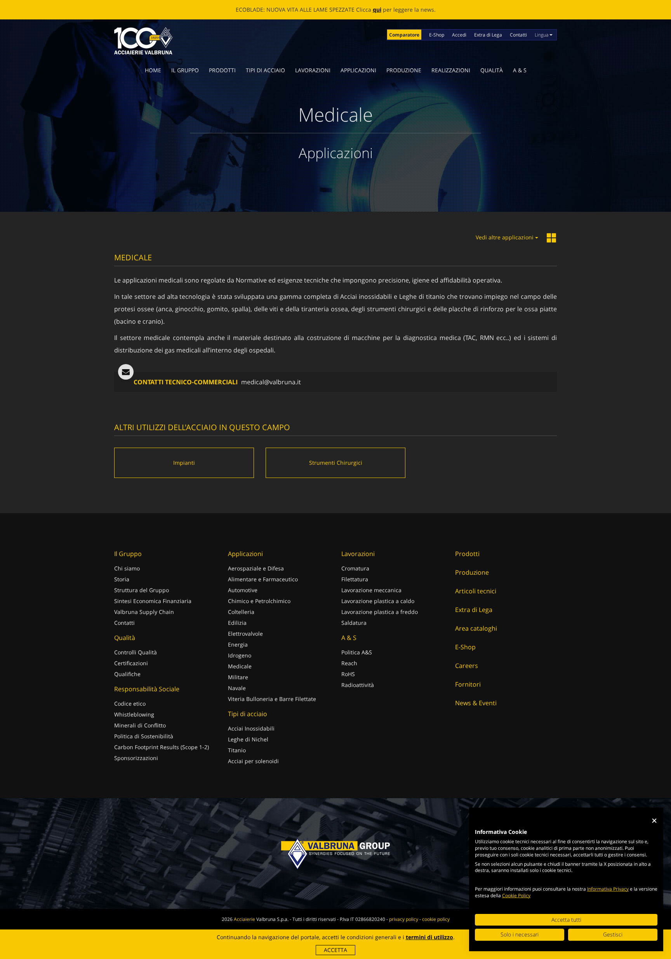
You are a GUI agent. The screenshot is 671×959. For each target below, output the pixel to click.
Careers (466, 665)
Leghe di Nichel (248, 739)
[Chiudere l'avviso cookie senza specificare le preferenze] (654, 821)
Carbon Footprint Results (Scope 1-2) (161, 747)
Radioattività (357, 685)
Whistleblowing (134, 714)
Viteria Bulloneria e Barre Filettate (272, 699)
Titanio (237, 750)
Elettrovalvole (245, 633)
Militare (238, 677)
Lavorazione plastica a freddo (379, 612)
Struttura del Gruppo (141, 590)
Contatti (518, 34)
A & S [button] (520, 70)
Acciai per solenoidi (253, 761)
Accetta (335, 950)
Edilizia (237, 622)
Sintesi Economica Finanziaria (152, 601)
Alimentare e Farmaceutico (263, 579)
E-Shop (436, 34)
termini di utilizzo (429, 937)
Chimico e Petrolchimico (259, 601)
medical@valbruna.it (271, 382)
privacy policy (403, 919)
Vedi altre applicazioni (505, 237)
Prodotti (222, 70)
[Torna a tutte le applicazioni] (552, 238)
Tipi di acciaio (265, 70)
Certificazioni (131, 663)
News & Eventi (476, 703)
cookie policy (436, 919)
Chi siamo (127, 568)
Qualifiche (127, 674)
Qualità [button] (491, 70)
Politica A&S (356, 652)
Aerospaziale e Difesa (256, 568)
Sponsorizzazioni (136, 758)
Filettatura (354, 579)
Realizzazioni (450, 70)
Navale (237, 688)
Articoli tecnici (475, 591)
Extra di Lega (488, 34)
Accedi (459, 34)
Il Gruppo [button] (185, 70)
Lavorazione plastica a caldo (377, 601)
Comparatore (404, 34)
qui (377, 9)
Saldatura (354, 622)
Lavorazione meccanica (371, 590)
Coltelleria (241, 612)
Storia (121, 579)
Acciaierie (244, 919)
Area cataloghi (476, 628)
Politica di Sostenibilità (143, 736)
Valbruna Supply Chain (144, 612)
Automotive (242, 590)
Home (153, 70)
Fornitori (468, 684)
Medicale (240, 666)
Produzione (403, 70)
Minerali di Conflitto (140, 725)
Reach (349, 663)
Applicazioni (358, 70)
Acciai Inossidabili (251, 728)
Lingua (542, 34)
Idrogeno (239, 655)
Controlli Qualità (135, 652)
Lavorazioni (312, 70)
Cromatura (355, 568)
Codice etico (130, 703)
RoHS (348, 674)
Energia (238, 644)
